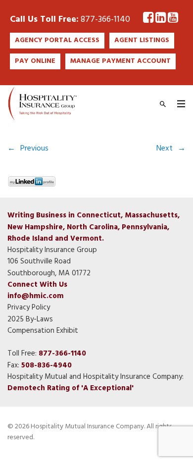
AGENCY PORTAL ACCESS (57, 40)
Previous (34, 148)
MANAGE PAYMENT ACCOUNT (120, 61)
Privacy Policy (28, 307)
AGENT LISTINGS (141, 40)
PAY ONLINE (35, 61)
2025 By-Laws (30, 319)
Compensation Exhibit (42, 331)
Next (164, 148)
